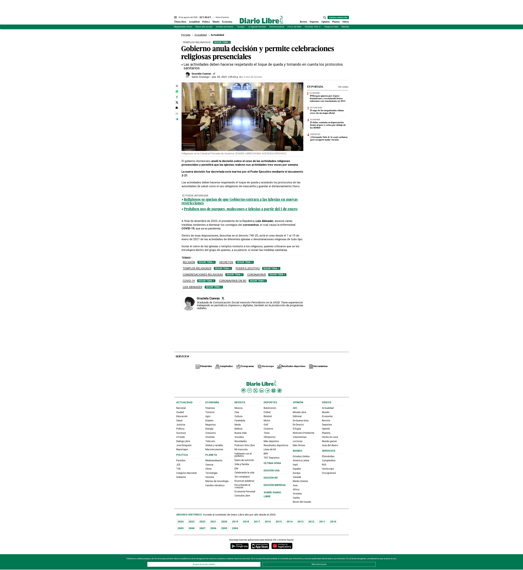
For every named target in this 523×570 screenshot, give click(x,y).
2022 (202, 521)
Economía (227, 22)
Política (206, 22)
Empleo (209, 420)
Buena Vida (241, 433)
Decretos (226, 262)
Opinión (325, 22)
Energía (209, 428)
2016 (268, 521)
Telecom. (210, 441)
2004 (235, 528)
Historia (209, 477)
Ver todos (343, 86)
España (297, 468)
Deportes (314, 22)
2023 (191, 521)
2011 (322, 521)
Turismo (210, 412)
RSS (324, 464)
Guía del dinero (330, 445)
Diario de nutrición (244, 460)
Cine (237, 412)
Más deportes (271, 441)
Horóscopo (328, 468)
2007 (202, 528)
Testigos (241, 27)
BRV (266, 453)
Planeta (336, 22)
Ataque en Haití (331, 27)
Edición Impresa (275, 485)
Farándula (240, 420)
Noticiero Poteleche (303, 433)
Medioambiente (213, 460)
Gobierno (181, 477)
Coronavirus (256, 274)
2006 (213, 528)
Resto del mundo (302, 502)
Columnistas (300, 437)
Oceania (297, 493)
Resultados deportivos (276, 445)
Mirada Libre (299, 412)
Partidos (181, 460)
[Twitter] (223, 298)
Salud (179, 420)
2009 (181, 528)
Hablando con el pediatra (243, 454)
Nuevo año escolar (204, 27)
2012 (311, 521)
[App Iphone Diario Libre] (260, 546)
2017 (257, 521)
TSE (178, 468)
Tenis (267, 433)
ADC (295, 408)
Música (239, 408)
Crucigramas (329, 473)
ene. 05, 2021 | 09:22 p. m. (227, 76)
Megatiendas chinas (183, 27)
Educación (181, 416)
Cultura (238, 416)
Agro (207, 416)
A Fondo (180, 437)
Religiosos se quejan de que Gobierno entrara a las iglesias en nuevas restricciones (240, 201)
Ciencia (209, 464)
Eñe (236, 468)
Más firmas (299, 445)
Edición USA (272, 470)
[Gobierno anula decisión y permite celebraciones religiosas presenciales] (177, 91)
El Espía (297, 428)
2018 (246, 521)
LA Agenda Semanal (257, 27)
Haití (295, 464)
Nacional (181, 408)
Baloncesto (270, 408)
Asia (295, 485)
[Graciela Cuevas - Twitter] (214, 73)
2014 (290, 521)
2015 (279, 521)
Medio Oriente (300, 481)
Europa (296, 473)
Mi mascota (241, 449)
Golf (266, 424)
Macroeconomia (214, 449)
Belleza (238, 428)
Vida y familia (242, 464)
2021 (213, 521)
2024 (181, 521)
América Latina (301, 460)
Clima (208, 468)
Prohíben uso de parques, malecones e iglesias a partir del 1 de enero (240, 209)
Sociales (239, 437)
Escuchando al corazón (242, 486)
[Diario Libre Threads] (273, 390)
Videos (345, 22)
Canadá (297, 477)
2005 (224, 528)
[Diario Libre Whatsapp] (279, 390)
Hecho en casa (330, 437)
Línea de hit (270, 449)
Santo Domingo (200, 76)
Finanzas (210, 408)
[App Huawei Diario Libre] (282, 546)
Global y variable (214, 445)
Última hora (272, 463)
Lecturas (298, 441)
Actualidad (194, 22)
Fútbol (267, 412)
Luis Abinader (192, 287)
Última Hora (180, 22)
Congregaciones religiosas (203, 274)
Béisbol (268, 416)
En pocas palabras (244, 481)
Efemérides (328, 456)
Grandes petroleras (224, 27)
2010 (333, 521)
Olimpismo (269, 437)
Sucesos (181, 433)
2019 (235, 521)
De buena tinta (300, 420)
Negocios (210, 424)
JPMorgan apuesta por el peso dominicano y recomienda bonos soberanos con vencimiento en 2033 (327, 98)
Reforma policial (276, 27)
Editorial (297, 416)
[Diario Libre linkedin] (261, 390)
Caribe (296, 497)
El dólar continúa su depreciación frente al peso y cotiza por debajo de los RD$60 (328, 125)
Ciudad (180, 412)
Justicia (180, 424)
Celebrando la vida (244, 472)
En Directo (298, 424)
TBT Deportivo (271, 457)
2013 (300, 521)
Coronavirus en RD (232, 280)
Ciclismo (268, 428)
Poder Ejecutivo (248, 268)
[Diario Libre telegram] (267, 390)
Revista (303, 22)
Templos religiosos (197, 268)
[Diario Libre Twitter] (255, 390)
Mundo (216, 22)
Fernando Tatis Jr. (313, 27)
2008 (191, 528)
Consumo (210, 433)
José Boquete (183, 445)
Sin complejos (242, 476)
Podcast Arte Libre (245, 445)
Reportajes (182, 449)
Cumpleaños (329, 460)
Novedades (241, 441)
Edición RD (271, 477)
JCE (178, 464)
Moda (238, 424)
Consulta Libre (242, 495)
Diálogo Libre (183, 441)
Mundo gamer (329, 441)
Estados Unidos (301, 456)
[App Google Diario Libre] (239, 546)
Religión (189, 262)
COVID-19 (189, 280)
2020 (224, 521)
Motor (267, 420)
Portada (185, 35)
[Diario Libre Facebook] (243, 390)
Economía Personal (245, 491)
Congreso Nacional (186, 473)
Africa (296, 489)
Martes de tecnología (217, 481)
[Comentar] (177, 108)
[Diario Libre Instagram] (249, 390)
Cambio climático (214, 485)
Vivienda (210, 437)
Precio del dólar (294, 27)
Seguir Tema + (222, 42)
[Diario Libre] (261, 20)
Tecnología (211, 473)
